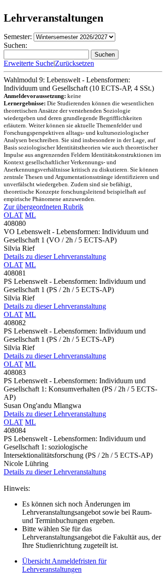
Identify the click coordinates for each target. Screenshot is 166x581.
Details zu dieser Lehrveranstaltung (55, 256)
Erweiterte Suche (28, 63)
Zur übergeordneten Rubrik (43, 207)
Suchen (105, 54)
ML (30, 215)
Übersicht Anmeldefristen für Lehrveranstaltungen (64, 565)
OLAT (13, 215)
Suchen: (15, 45)
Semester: (18, 36)
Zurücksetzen (74, 63)
